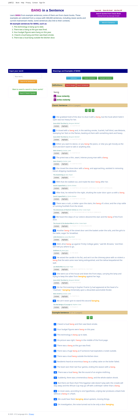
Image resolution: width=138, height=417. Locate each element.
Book (17, 3)
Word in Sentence (108, 23)
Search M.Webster (83, 85)
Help (22, 3)
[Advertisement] (69, 55)
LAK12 (11, 2)
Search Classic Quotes (28, 93)
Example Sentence (105, 78)
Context (56, 126)
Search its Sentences (27, 81)
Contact (35, 3)
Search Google (70, 85)
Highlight (65, 126)
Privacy (28, 3)
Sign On (42, 3)
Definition (74, 78)
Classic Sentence (89, 78)
